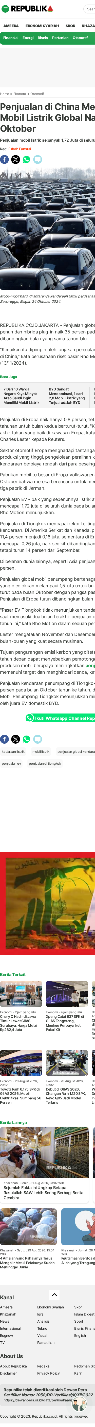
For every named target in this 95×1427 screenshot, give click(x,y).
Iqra (40, 1314)
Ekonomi (20, 94)
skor (70, 26)
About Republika (13, 1366)
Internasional (10, 1328)
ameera (11, 26)
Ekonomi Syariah (42, 26)
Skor (78, 1307)
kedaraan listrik (13, 751)
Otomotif (80, 37)
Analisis (43, 1321)
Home (4, 94)
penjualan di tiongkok (45, 763)
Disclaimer (8, 1373)
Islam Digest (84, 1314)
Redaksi (43, 1366)
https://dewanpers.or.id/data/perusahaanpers (41, 1400)
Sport (78, 1321)
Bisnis (43, 37)
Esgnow (6, 1335)
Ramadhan (45, 1342)
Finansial (10, 37)
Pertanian (60, 37)
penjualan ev (11, 763)
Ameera (6, 1307)
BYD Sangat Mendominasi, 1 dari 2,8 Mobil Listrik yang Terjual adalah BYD (67, 396)
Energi (28, 37)
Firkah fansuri (19, 149)
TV (2, 1342)
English (80, 1335)
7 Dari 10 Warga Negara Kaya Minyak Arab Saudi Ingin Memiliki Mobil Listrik (21, 396)
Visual (42, 1335)
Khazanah (8, 1314)
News (4, 1321)
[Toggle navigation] (5, 9)
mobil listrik (40, 751)
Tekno (42, 1328)
